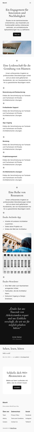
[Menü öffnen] (30, 3)
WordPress (13, 428)
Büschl (5, 3)
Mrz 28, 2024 (6, 357)
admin (17, 357)
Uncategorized (24, 357)
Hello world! (6, 353)
